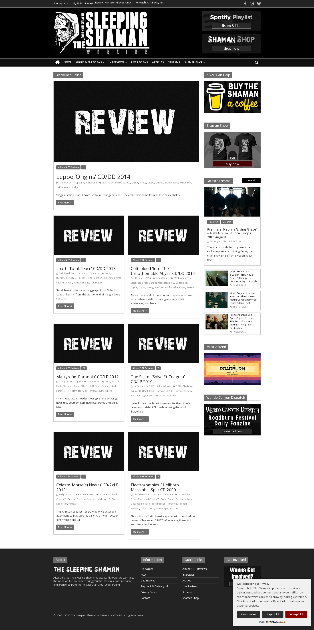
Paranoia (61, 390)
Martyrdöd (110, 386)
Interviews (116, 62)
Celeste (71, 499)
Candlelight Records (159, 282)
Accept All (296, 614)
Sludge (74, 187)
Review (168, 182)
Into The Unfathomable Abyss (170, 287)
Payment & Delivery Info (155, 586)
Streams (174, 62)
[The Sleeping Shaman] (57, 62)
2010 (178, 386)
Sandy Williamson (88, 182)
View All (251, 180)
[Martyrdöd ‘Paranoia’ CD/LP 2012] (89, 326)
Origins (159, 182)
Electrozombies (184, 499)
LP (102, 386)
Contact (145, 598)
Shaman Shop (193, 62)
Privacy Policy (149, 592)
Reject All (273, 614)
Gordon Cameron (90, 273)
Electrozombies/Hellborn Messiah (148, 503)
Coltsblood (181, 282)
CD (128, 182)
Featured (213, 221)
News (67, 62)
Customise (248, 614)
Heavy (143, 182)
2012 (107, 381)
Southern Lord (104, 390)
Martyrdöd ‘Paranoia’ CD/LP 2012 (87, 376)
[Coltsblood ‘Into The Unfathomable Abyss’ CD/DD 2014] (163, 218)
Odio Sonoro (147, 508)
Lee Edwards (237, 241)
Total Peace (96, 282)
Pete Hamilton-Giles (89, 381)
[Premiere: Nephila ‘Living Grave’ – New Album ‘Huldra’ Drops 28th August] (232, 189)
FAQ (143, 574)
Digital (135, 182)
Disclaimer (147, 569)
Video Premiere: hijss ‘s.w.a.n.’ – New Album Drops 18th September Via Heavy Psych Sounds (243, 276)
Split (166, 508)
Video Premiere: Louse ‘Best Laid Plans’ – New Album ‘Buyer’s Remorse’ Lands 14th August (243, 298)
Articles (158, 62)
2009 (181, 494)
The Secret (170, 395)
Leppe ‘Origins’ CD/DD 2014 (93, 177)
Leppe (151, 182)
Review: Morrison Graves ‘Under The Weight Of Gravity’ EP (129, 3)
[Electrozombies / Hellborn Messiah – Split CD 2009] (163, 434)
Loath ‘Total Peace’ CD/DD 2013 (86, 268)
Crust (81, 277)
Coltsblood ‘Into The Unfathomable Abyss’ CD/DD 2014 (163, 271)
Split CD (174, 508)
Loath (69, 282)
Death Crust (148, 391)
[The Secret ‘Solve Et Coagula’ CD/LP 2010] (163, 326)
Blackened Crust (117, 182)
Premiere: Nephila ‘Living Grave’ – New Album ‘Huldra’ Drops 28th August (232, 233)
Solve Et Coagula (139, 395)
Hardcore (161, 391)
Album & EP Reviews (88, 62)
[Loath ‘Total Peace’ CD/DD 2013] (89, 218)
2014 (105, 182)
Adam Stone (162, 278)
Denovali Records (86, 499)
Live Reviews (139, 62)
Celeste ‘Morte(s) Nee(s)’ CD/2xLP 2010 (87, 487)
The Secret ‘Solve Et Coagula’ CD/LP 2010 (158, 379)
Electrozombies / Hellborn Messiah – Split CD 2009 (155, 487)
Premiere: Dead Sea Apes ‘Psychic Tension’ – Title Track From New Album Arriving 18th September (243, 321)
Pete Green (165, 386)
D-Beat (95, 386)
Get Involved (148, 580)
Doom (142, 287)
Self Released (63, 187)
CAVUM (117, 615)
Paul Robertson (86, 494)
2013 (107, 273)
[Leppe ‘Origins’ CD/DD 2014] (126, 83)
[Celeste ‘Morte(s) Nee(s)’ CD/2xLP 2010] (89, 434)
